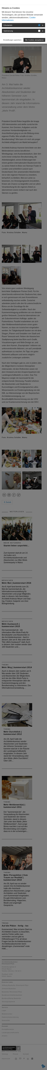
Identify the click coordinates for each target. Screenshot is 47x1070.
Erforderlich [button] (7, 25)
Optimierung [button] (8, 31)
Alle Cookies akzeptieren (34, 40)
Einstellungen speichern (12, 40)
